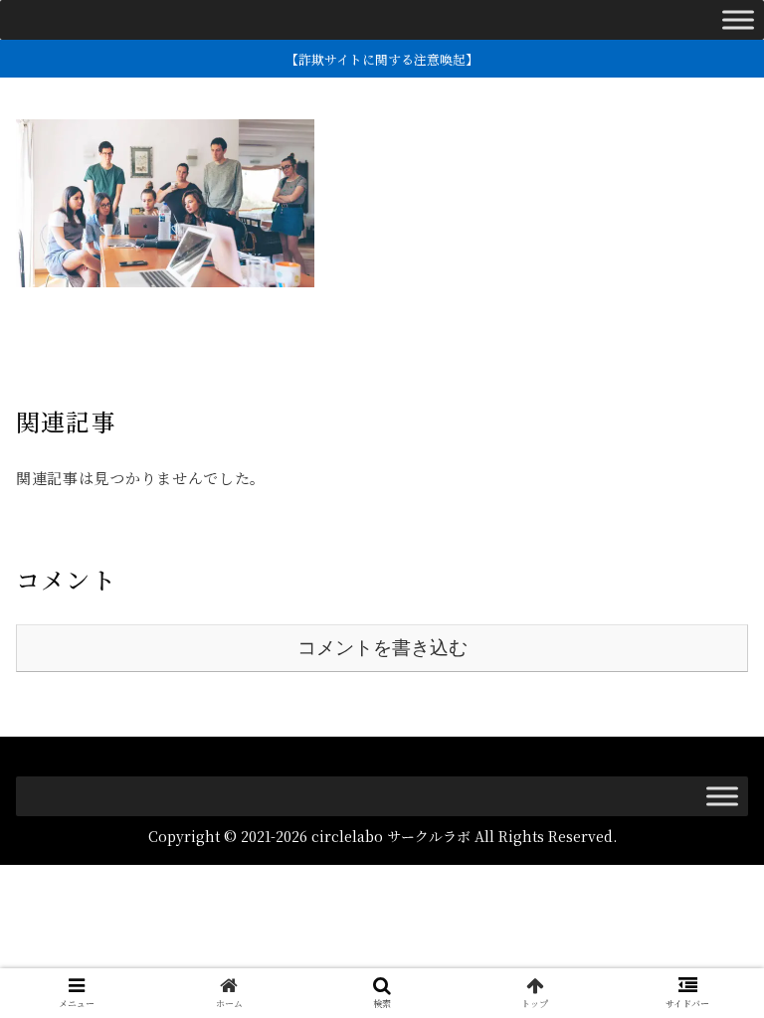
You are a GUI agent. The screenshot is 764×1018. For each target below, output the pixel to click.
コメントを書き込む (382, 647)
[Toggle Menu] (738, 19)
